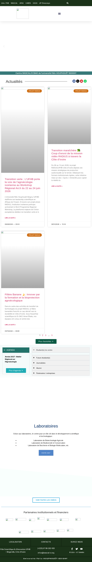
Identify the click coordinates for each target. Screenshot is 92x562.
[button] (67, 3)
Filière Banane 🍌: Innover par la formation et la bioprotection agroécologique (22, 297)
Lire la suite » (10, 218)
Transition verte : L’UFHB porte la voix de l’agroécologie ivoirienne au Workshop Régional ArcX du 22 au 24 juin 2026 (22, 185)
